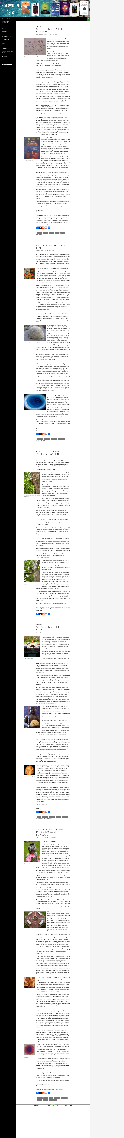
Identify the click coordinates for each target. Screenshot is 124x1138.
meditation (65, 816)
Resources (4, 28)
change (39, 816)
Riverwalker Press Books (71, 18)
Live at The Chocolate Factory (6, 43)
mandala (46, 1099)
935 (57, 1105)
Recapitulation (53, 18)
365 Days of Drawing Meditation (6, 56)
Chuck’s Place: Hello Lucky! (49, 628)
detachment (64, 1098)
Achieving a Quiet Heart (56, 1089)
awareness (39, 1098)
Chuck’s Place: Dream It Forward (51, 30)
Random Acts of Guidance (7, 36)
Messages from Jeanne (41, 449)
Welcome (4, 25)
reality (57, 232)
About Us (61, 18)
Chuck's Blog (39, 26)
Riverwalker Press (7, 19)
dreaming (39, 232)
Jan (45, 250)
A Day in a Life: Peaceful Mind (51, 246)
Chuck (46, 34)
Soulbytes (4, 31)
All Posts (23, 18)
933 (49, 1105)
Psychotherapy (30, 18)
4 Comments (51, 250)
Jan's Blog (38, 242)
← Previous (36, 1105)
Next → (71, 1105)
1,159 (65, 1105)
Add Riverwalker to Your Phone (7, 52)
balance (46, 1098)
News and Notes (5, 45)
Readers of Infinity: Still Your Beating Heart (51, 453)
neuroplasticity (48, 818)
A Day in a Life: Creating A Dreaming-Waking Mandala (51, 832)
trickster (39, 234)
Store (67, 222)
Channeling (39, 18)
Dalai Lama (52, 816)
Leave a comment (54, 34)
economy (46, 232)
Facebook (52, 232)
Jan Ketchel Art (82, 18)
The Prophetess (5, 39)
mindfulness (40, 818)
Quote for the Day (6, 48)
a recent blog (64, 865)
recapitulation (40, 440)
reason (62, 232)
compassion (45, 816)
